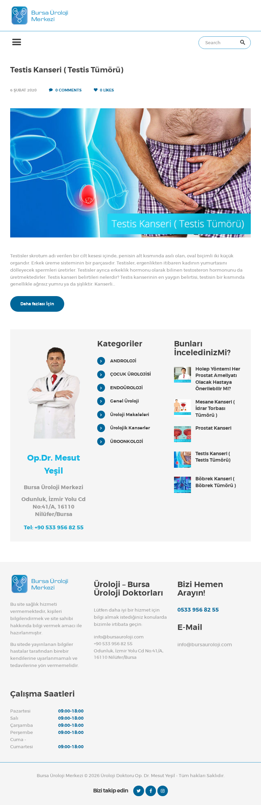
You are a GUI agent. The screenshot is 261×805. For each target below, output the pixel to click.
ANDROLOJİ (123, 361)
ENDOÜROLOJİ (126, 388)
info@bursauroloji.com (119, 637)
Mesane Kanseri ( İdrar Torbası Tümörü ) (215, 408)
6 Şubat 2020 (23, 90)
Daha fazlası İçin (37, 304)
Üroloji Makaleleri (129, 414)
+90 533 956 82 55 (113, 644)
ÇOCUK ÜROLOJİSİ (130, 374)
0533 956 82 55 (198, 609)
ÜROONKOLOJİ (126, 441)
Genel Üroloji (124, 401)
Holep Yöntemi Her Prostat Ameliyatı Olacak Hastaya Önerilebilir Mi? (217, 379)
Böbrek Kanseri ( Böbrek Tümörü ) (215, 482)
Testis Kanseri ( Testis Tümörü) (66, 70)
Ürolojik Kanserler (130, 428)
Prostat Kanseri (213, 428)
